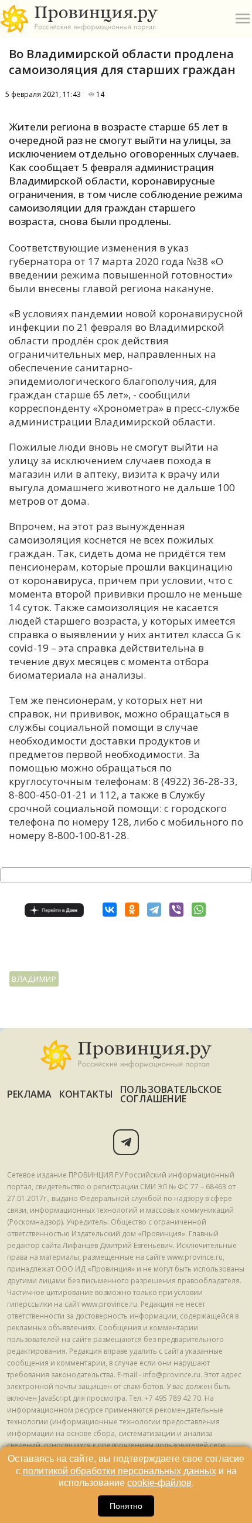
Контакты (86, 1094)
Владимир (34, 979)
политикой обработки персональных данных (119, 1471)
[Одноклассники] (132, 910)
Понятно (126, 1506)
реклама (29, 1094)
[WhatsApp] (199, 910)
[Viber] (176, 910)
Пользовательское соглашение (171, 1094)
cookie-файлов (159, 1483)
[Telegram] (154, 910)
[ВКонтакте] (110, 910)
